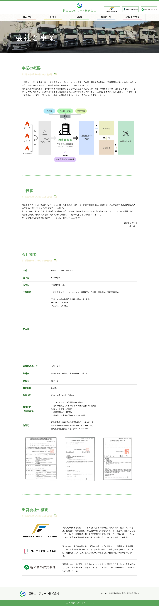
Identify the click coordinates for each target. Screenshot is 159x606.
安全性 (79, 17)
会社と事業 (26, 17)
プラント (53, 17)
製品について (106, 17)
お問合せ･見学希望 (132, 17)
